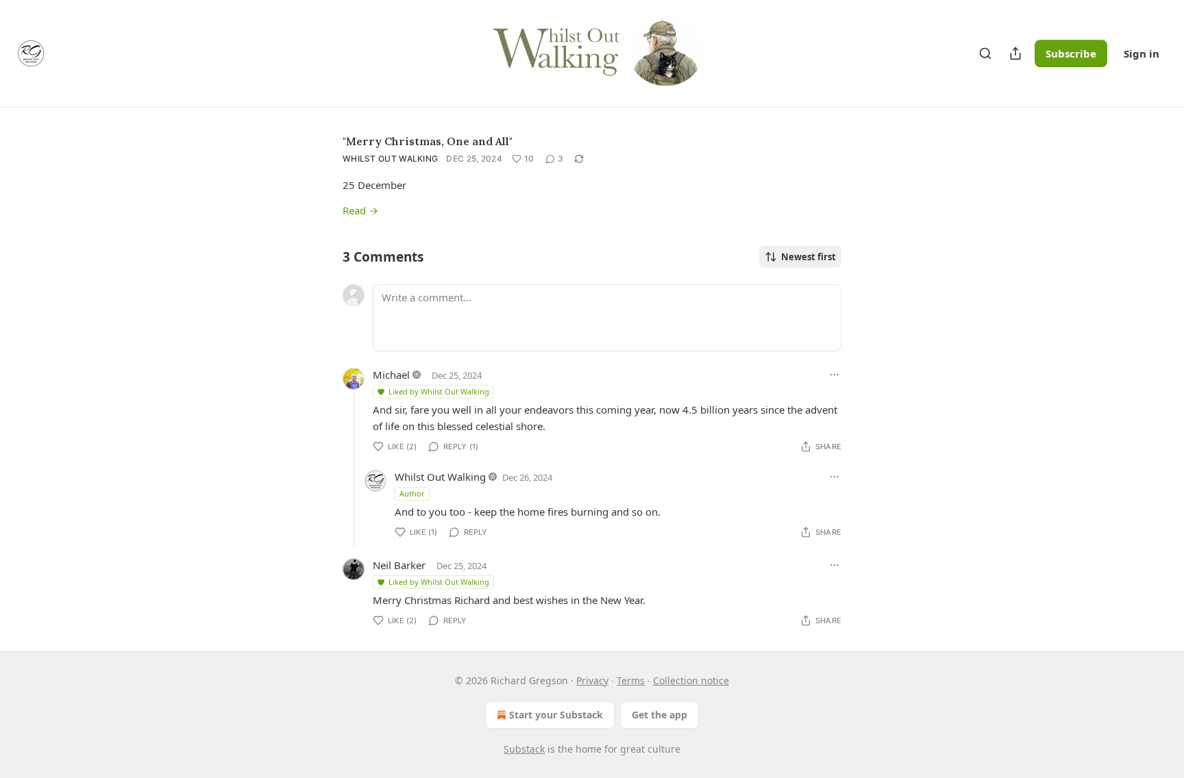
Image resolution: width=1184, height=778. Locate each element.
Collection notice (691, 680)
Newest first (808, 257)
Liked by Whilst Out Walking (438, 391)
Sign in (1141, 53)
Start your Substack (556, 714)
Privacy (592, 680)
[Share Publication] (1015, 53)
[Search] (985, 53)
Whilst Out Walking (390, 158)
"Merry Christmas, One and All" (428, 141)
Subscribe (1071, 53)
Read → (360, 210)
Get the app (659, 714)
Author (412, 493)
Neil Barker (399, 565)
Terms (631, 680)
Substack (524, 748)
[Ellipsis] (835, 375)
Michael (391, 374)
